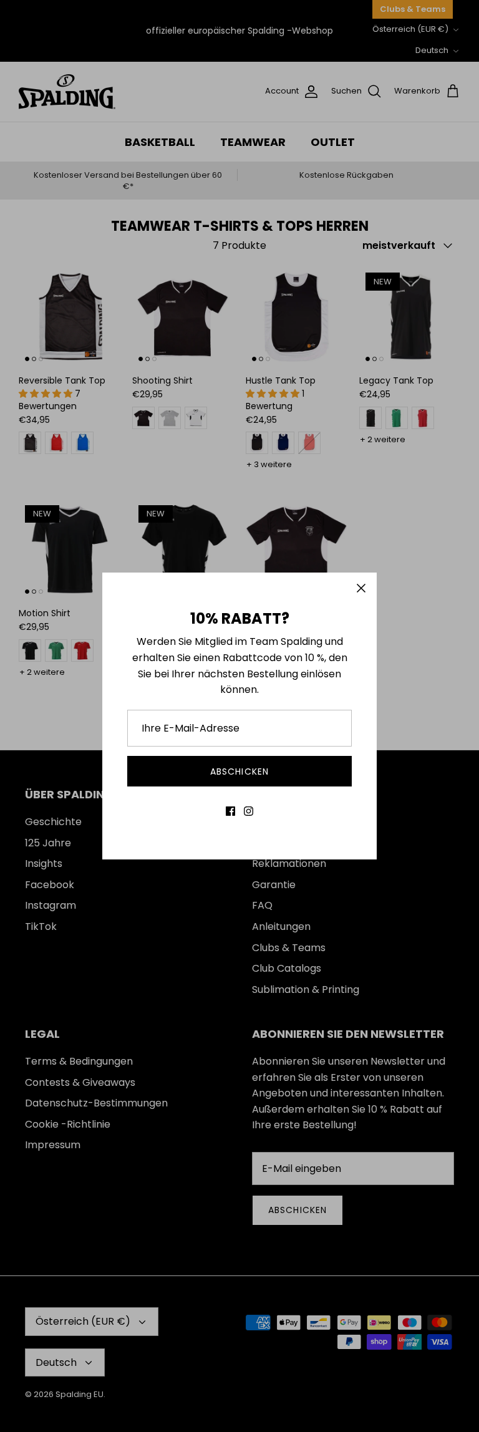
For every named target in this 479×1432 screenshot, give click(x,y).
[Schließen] (361, 588)
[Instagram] (248, 811)
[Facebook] (230, 811)
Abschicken (239, 771)
